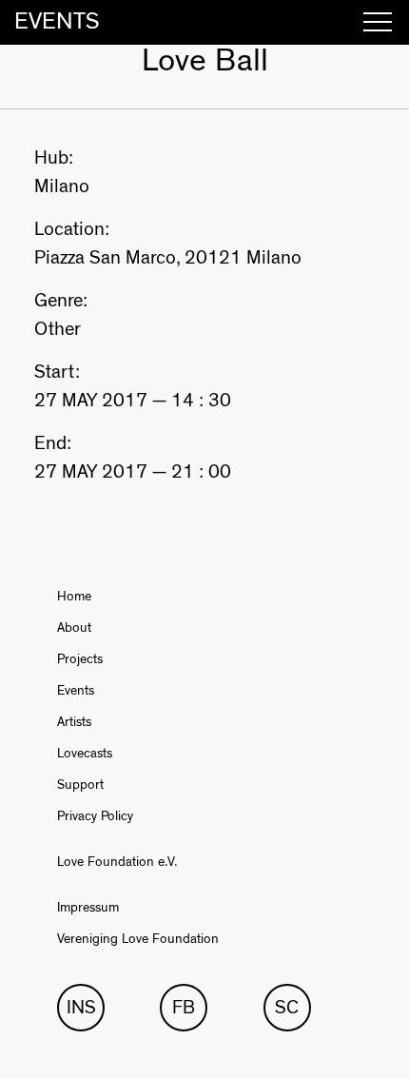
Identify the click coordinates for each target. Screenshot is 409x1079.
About (74, 628)
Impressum (88, 907)
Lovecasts (84, 753)
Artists (74, 722)
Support (80, 785)
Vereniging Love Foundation (138, 939)
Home (74, 596)
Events (75, 690)
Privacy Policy (95, 816)
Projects (80, 659)
